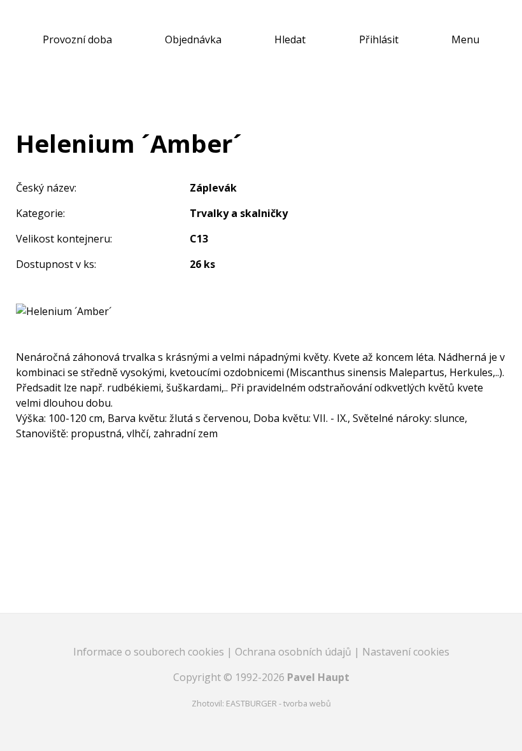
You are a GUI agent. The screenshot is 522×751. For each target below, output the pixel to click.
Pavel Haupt (318, 677)
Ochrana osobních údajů (294, 652)
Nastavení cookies (405, 652)
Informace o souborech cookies (150, 652)
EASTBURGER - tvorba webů (278, 703)
